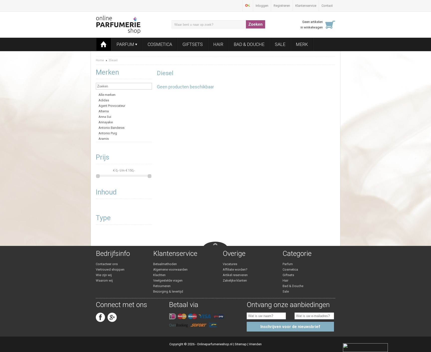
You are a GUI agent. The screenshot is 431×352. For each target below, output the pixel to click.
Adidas (104, 100)
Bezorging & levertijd (168, 291)
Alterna (104, 111)
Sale (280, 44)
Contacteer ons (107, 264)
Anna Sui (105, 117)
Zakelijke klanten (235, 280)
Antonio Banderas (111, 128)
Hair (218, 44)
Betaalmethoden (165, 264)
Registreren (282, 5)
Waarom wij (104, 280)
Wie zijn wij (104, 275)
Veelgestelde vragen (168, 280)
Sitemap (241, 344)
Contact (327, 5)
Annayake (106, 122)
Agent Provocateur (112, 106)
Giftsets (193, 44)
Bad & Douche (249, 44)
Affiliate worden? (235, 269)
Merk (302, 44)
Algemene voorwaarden (170, 269)
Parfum (125, 44)
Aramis (104, 139)
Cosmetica (160, 44)
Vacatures (230, 264)
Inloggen (262, 5)
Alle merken (107, 95)
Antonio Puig (108, 133)
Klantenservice (305, 5)
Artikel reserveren (235, 275)
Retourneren (162, 286)
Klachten (159, 275)
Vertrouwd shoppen (110, 269)
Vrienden (255, 344)
